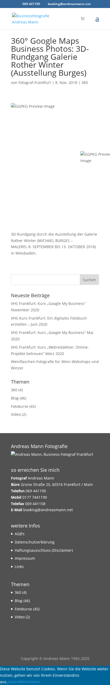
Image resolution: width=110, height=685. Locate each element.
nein (15, 681)
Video (16, 414)
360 (84, 82)
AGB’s (20, 533)
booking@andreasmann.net (48, 509)
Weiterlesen (29, 681)
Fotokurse (19, 406)
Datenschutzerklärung (34, 542)
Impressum (25, 558)
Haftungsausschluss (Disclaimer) (44, 550)
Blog (15, 398)
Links (19, 566)
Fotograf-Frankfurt (34, 82)
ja (9, 681)
